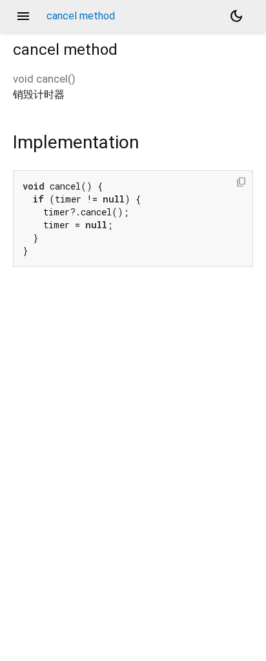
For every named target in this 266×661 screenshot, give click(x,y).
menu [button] (23, 16)
